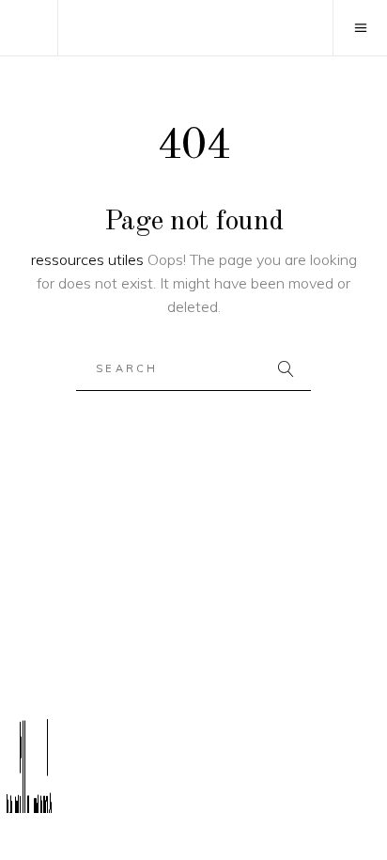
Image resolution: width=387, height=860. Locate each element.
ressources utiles (87, 259)
